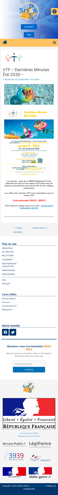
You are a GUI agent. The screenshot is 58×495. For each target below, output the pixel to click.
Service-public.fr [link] (9, 299)
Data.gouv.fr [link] (7, 310)
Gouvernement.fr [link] (9, 306)
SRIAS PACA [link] (7, 248)
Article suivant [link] (40, 228)
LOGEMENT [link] (7, 260)
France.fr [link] (6, 302)
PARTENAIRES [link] (8, 274)
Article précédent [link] (18, 228)
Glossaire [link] (6, 284)
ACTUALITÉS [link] (8, 252)
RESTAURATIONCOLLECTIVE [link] (9, 265)
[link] (54, 11)
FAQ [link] (4, 280)
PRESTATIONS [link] (8, 270)
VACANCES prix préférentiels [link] (16, 79)
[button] (54, 42)
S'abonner (29, 369)
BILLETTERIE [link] (8, 256)
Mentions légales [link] (37, 486)
